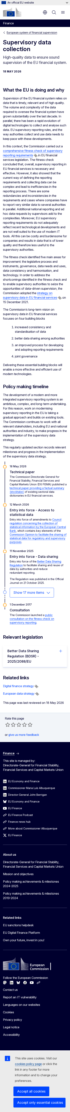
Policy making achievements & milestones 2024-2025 (31, 884)
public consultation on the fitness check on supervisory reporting (32, 618)
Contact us (10, 990)
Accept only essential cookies (40, 1103)
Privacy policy (12, 1020)
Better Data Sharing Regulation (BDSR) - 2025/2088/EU (23, 656)
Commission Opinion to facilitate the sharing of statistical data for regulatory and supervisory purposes (38, 538)
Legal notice (11, 1027)
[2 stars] (10, 724)
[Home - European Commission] (12, 11)
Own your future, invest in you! (23, 940)
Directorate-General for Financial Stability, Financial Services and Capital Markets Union (33, 864)
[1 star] (7, 724)
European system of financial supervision (32, 32)
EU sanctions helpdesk (18, 925)
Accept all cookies (31, 1091)
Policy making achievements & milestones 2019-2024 (31, 896)
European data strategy (19, 693)
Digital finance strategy (18, 686)
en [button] (45, 12)
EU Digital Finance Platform (21, 932)
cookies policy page (28, 1064)
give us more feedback (23, 735)
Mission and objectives (18, 874)
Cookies (8, 1012)
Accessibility (11, 1035)
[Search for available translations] (36, 155)
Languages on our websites (21, 1005)
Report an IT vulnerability (20, 997)
